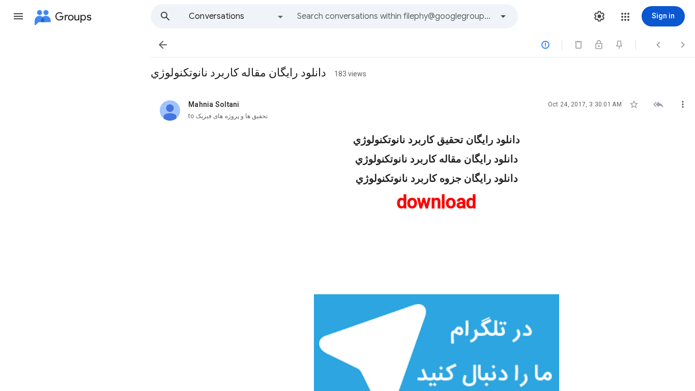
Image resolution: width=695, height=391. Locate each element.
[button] (18, 16)
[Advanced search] (503, 16)
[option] (237, 16)
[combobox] (395, 16)
